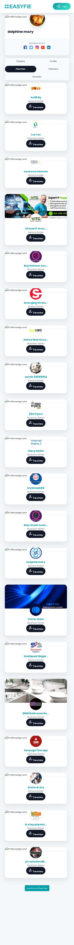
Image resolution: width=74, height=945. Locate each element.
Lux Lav (36, 134)
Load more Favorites (37, 888)
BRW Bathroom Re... (36, 713)
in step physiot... (36, 824)
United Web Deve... (35, 339)
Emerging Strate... (36, 303)
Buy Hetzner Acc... (36, 265)
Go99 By (35, 97)
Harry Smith (36, 451)
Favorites (20, 69)
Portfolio (37, 76)
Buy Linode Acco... (36, 525)
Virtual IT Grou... (35, 228)
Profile (53, 61)
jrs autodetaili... (35, 861)
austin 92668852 (36, 377)
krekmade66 (35, 488)
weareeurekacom (36, 171)
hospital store (35, 562)
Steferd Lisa (36, 787)
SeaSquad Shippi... (36, 656)
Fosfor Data (36, 619)
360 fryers (36, 414)
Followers (53, 69)
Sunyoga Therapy (36, 750)
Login (61, 6)
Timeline (20, 61)
